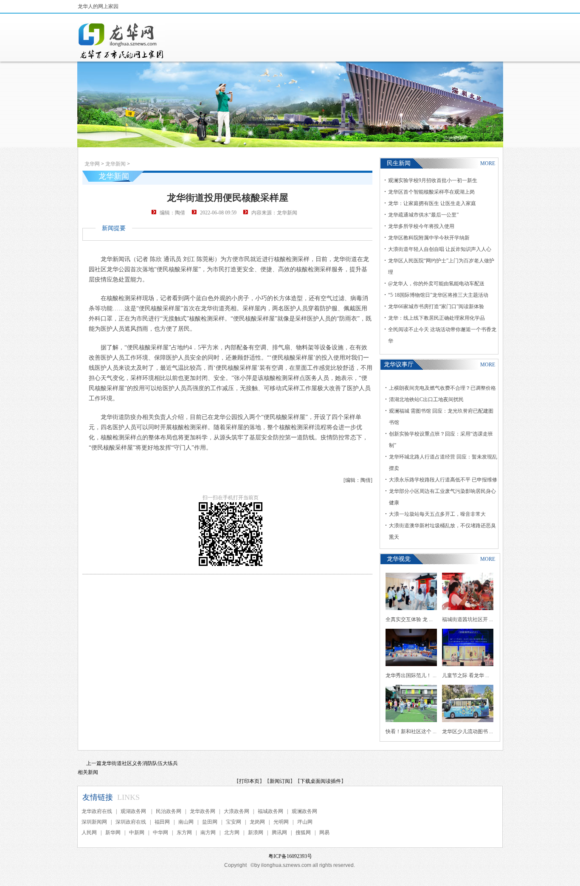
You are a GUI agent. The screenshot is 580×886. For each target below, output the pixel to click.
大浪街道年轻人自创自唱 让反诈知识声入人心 (439, 249)
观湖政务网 (134, 811)
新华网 (113, 832)
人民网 (89, 832)
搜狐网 (303, 832)
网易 (324, 832)
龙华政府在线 (97, 811)
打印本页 (249, 781)
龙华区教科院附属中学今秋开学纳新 (429, 238)
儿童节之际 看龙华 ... (465, 675)
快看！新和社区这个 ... (411, 731)
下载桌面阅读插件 (320, 781)
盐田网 (209, 822)
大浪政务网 (236, 811)
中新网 (136, 832)
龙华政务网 (202, 811)
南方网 (208, 832)
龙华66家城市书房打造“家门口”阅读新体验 (436, 306)
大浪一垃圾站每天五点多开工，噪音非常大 (437, 514)
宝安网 (233, 822)
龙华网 (92, 164)
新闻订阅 (280, 781)
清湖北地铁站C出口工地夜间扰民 (426, 399)
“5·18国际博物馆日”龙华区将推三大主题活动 (438, 295)
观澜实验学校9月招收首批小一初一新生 (432, 180)
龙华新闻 (115, 164)
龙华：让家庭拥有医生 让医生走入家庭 (432, 203)
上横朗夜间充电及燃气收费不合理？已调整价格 (442, 388)
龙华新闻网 (121, 40)
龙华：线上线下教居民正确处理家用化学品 (436, 318)
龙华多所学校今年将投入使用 (421, 226)
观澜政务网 (304, 811)
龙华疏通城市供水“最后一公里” (423, 215)
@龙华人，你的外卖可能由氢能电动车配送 (436, 284)
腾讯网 (279, 832)
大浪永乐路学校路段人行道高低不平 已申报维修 (443, 480)
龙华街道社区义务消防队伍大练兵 (139, 763)
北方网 (231, 832)
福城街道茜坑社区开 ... (467, 619)
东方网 (184, 832)
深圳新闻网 (94, 822)
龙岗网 (257, 822)
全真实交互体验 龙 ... (409, 619)
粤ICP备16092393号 (290, 856)
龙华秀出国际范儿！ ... (411, 675)
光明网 (281, 822)
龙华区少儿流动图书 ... (467, 731)
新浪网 (255, 832)
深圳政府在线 (130, 822)
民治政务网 (168, 811)
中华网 (160, 832)
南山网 (186, 822)
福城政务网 (270, 811)
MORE (487, 163)
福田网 (162, 822)
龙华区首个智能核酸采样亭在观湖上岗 (431, 192)
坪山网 (305, 822)
